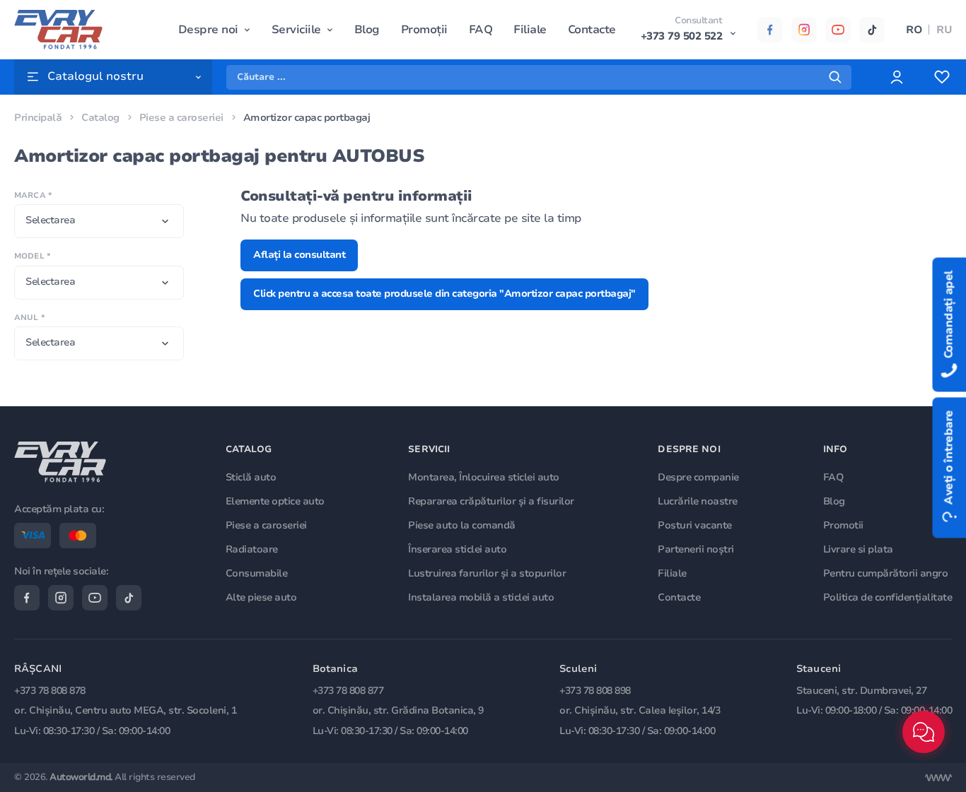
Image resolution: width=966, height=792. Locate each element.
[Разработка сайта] (938, 777)
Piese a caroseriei (181, 117)
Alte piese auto (261, 597)
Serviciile (296, 29)
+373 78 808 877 (348, 690)
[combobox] (99, 221)
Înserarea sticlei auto (457, 549)
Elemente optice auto (275, 501)
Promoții (424, 29)
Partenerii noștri (696, 549)
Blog (367, 29)
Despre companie (698, 477)
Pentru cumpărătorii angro (885, 573)
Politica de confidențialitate (888, 597)
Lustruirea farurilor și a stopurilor (487, 573)
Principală (38, 117)
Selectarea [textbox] (50, 220)
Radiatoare (252, 549)
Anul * (29, 317)
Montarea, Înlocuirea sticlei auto (483, 477)
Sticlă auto (251, 477)
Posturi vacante (695, 525)
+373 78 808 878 (50, 690)
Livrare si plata (858, 549)
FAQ (481, 29)
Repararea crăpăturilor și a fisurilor (491, 501)
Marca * (33, 195)
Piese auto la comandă (462, 525)
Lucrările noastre (698, 501)
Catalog (100, 117)
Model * (32, 256)
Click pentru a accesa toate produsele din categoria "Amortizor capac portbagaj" (444, 293)
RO (914, 30)
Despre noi (208, 29)
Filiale (530, 29)
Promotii (843, 525)
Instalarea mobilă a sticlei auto (481, 597)
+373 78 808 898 (595, 690)
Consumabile (257, 573)
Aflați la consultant (299, 254)
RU (944, 30)
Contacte (592, 29)
